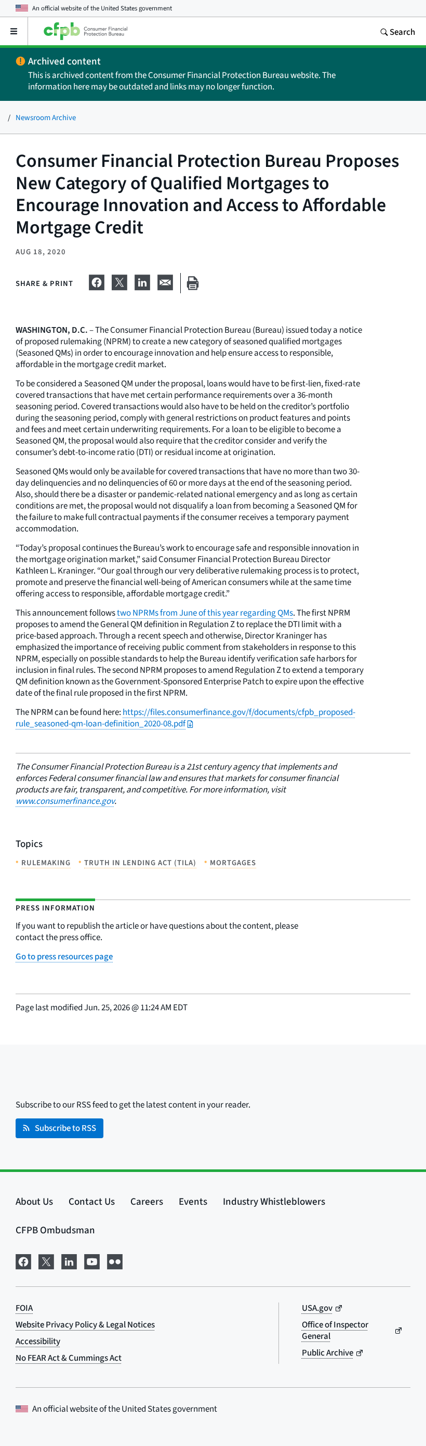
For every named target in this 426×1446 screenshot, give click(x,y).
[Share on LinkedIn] (142, 280)
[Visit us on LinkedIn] (69, 1260)
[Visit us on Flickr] (115, 1260)
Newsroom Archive (46, 117)
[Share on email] (165, 280)
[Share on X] (119, 280)
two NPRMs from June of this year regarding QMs (205, 612)
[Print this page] (192, 283)
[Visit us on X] (46, 1260)
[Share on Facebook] (96, 280)
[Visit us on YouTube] (92, 1260)
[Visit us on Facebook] (23, 1260)
